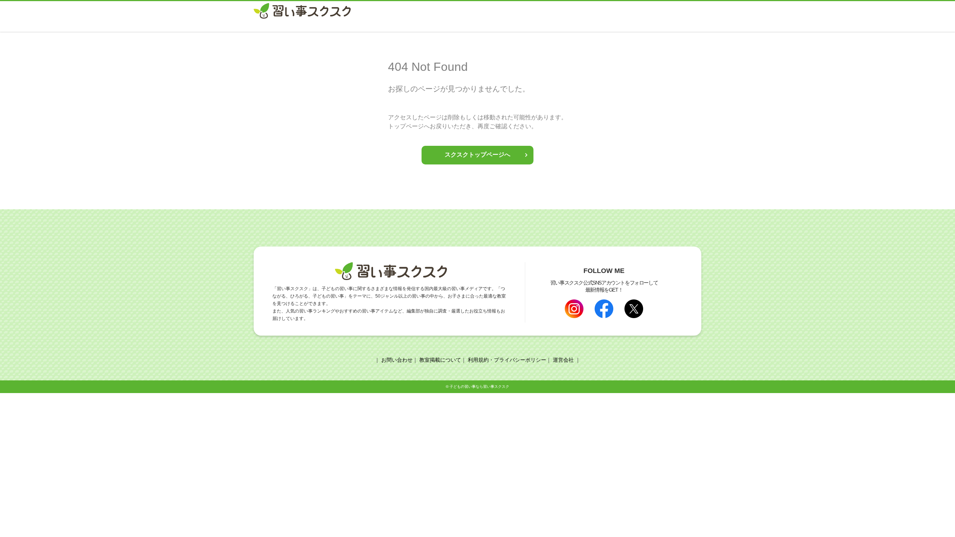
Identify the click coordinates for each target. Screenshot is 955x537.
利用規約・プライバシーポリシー (507, 360)
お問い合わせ (397, 360)
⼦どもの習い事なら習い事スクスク (479, 386)
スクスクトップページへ (477, 154)
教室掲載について (440, 360)
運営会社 (563, 360)
